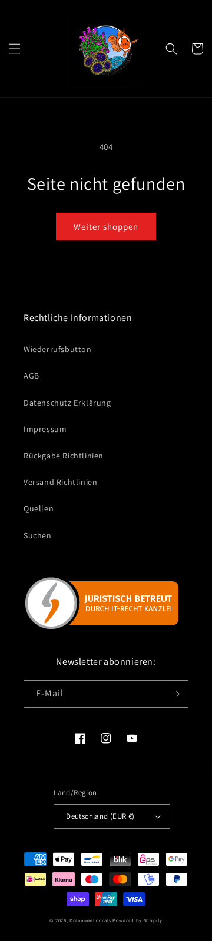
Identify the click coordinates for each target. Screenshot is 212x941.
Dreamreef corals (90, 920)
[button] (15, 49)
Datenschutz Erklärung (67, 402)
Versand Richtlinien (60, 482)
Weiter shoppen (106, 226)
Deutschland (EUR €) (100, 816)
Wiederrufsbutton (58, 349)
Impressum (45, 429)
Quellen (39, 508)
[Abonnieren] (175, 694)
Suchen (38, 535)
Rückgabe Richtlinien (64, 455)
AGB (31, 375)
